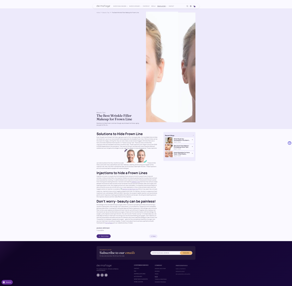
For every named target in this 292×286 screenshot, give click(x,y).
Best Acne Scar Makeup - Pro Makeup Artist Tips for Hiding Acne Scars (181, 147)
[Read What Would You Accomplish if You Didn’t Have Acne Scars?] (192, 140)
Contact (136, 268)
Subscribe (186, 253)
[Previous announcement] (97, 1)
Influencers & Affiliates (183, 273)
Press (156, 273)
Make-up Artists (180, 268)
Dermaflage (108, 223)
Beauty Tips (105, 12)
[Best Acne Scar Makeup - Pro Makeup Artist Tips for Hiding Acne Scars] (169, 147)
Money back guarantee (141, 279)
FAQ (135, 271)
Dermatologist (180, 271)
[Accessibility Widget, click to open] (289, 143)
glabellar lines (136, 182)
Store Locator (138, 281)
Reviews (157, 271)
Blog (156, 276)
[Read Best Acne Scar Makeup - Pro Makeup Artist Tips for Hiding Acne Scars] (192, 146)
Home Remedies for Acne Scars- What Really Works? (182, 154)
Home (98, 12)
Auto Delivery (138, 276)
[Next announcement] (195, 1)
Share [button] (154, 236)
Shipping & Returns (139, 273)
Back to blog (104, 236)
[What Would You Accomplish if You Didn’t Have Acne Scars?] (169, 140)
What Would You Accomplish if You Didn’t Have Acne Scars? (181, 140)
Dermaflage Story (160, 268)
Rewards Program (160, 281)
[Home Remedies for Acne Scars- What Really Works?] (169, 154)
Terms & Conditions (161, 279)
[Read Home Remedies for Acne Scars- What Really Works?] (192, 153)
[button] (120, 6)
